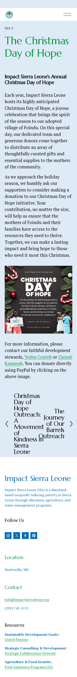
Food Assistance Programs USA (29, 667)
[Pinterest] (33, 535)
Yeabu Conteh (38, 357)
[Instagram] (8, 535)
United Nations (16, 639)
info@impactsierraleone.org (27, 599)
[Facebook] (25, 535)
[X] (16, 535)
